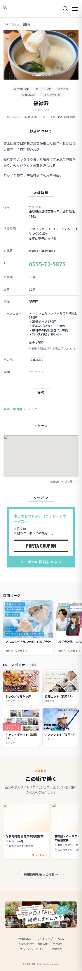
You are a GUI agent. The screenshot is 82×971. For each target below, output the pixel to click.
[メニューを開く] (75, 8)
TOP (6, 24)
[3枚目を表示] (41, 75)
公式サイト (36, 372)
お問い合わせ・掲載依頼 (33, 943)
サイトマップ (45, 938)
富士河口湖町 (22, 88)
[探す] (65, 8)
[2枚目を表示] (36, 75)
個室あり (63, 88)
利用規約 (58, 943)
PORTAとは (25, 938)
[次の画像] (71, 54)
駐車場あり (28, 95)
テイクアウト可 (51, 95)
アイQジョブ (41, 787)
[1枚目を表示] (33, 75)
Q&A (61, 938)
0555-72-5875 (47, 264)
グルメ (15, 24)
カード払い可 (44, 88)
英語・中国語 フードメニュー (23, 409)
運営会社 (57, 949)
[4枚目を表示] (46, 75)
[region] (41, 55)
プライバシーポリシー (33, 949)
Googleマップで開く (62, 481)
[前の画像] (10, 54)
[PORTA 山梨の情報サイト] (14, 8)
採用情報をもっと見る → (41, 874)
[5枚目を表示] (49, 75)
